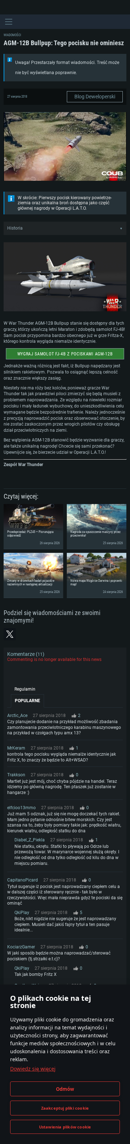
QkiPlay (21, 912)
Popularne (27, 700)
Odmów (65, 1089)
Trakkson (16, 774)
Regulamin (24, 689)
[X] (10, 634)
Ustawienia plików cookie (65, 1127)
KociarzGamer (21, 946)
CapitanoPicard (22, 880)
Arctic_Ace (17, 715)
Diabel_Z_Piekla (29, 839)
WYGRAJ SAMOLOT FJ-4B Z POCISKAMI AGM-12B (65, 354)
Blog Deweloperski (94, 96)
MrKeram (16, 748)
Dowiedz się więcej (33, 1068)
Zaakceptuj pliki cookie (65, 1108)
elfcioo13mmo (21, 807)
